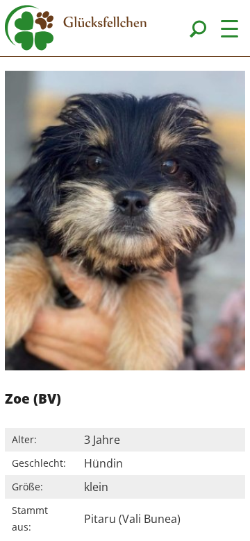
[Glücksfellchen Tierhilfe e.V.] (76, 29)
